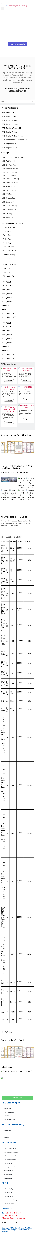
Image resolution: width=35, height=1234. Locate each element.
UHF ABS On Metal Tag (10, 175)
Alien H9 (5, 309)
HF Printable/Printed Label (12, 223)
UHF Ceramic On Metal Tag (11, 179)
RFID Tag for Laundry (10, 112)
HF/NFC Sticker (8, 247)
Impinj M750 (6, 301)
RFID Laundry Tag (8, 1189)
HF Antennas (7, 258)
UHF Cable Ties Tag (9, 206)
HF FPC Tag (6, 239)
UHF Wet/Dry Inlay (9, 161)
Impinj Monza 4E (8, 313)
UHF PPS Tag (7, 194)
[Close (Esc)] (33, 2)
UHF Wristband (8, 1178)
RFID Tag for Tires (9, 144)
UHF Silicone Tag (8, 198)
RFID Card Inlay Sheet (9, 1119)
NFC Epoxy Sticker (9, 251)
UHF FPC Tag (7, 213)
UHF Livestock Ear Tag (10, 210)
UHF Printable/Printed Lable (13, 157)
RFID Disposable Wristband (11, 1152)
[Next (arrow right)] (31, 617)
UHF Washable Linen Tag (11, 190)
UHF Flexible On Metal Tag (10, 169)
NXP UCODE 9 (7, 286)
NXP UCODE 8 (7, 282)
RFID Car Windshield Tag (10, 1200)
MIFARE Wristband (8, 1170)
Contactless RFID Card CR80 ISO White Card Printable (25, 393)
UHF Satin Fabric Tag (10, 186)
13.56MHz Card (8, 1134)
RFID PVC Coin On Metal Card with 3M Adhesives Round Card (8, 416)
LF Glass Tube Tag (9, 264)
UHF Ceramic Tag (8, 202)
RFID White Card (8, 1116)
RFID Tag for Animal (9, 132)
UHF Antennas (7, 217)
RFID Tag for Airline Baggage (13, 136)
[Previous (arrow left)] (3, 617)
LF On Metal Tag (8, 276)
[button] (2, 8)
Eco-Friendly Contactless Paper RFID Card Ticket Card (9, 375)
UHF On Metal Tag (9, 165)
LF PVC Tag (6, 268)
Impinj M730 (6, 297)
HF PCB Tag (6, 231)
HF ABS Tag (6, 235)
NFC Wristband (8, 1174)
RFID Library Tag (8, 1192)
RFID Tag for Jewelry (10, 116)
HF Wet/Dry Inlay (8, 227)
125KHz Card (7, 1130)
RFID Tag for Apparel (10, 120)
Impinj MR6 (6, 290)
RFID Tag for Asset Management (14, 140)
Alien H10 (5, 305)
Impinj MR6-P (7, 293)
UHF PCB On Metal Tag (10, 172)
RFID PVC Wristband (9, 1163)
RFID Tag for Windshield (11, 128)
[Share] (29, 2)
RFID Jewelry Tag (8, 1196)
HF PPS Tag (6, 243)
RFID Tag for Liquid (9, 147)
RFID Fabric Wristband (9, 1156)
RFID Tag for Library (10, 124)
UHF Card (6, 1137)
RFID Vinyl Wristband (9, 1167)
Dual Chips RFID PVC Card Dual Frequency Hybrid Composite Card (25, 412)
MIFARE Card (7, 1108)
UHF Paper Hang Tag (10, 182)
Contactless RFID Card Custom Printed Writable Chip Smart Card (8, 394)
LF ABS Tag (6, 272)
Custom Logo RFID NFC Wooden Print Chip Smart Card (25, 375)
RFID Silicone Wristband (10, 1148)
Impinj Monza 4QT (9, 317)
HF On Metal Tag (8, 255)
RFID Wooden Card (9, 1112)
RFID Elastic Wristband (10, 1159)
